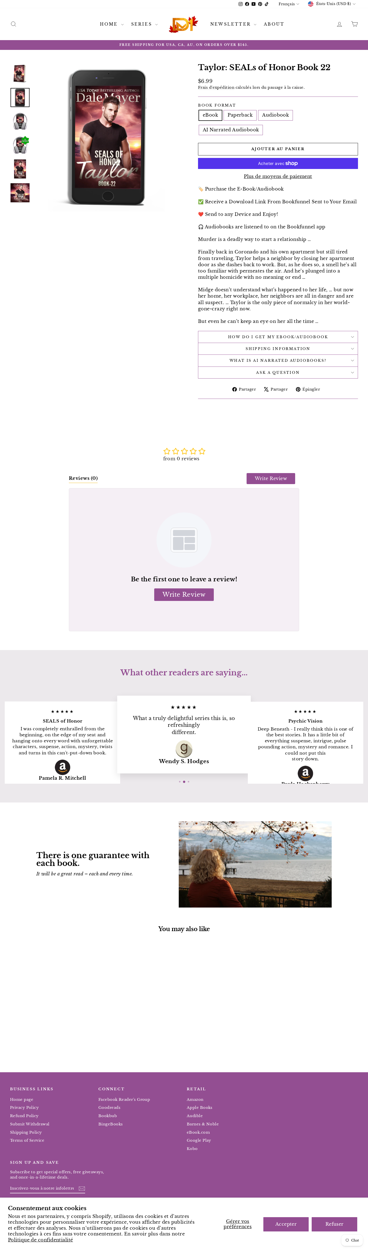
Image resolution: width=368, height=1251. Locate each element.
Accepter (286, 1224)
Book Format (217, 105)
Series (142, 24)
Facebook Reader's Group (124, 1099)
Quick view (51, 1022)
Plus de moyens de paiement (278, 176)
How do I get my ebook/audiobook (278, 337)
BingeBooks (110, 1124)
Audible (195, 1115)
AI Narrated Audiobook (231, 130)
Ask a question (278, 372)
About (274, 24)
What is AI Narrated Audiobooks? (278, 360)
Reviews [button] (83, 478)
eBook (210, 115)
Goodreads (109, 1107)
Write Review (271, 478)
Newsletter (231, 24)
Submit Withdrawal (30, 1124)
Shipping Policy (26, 1132)
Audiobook (275, 115)
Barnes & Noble (203, 1124)
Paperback (240, 115)
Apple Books (200, 1107)
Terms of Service (27, 1140)
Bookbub (107, 1115)
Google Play (199, 1140)
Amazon (195, 1099)
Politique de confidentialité (40, 1240)
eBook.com (198, 1132)
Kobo (192, 1148)
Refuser (334, 1224)
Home (110, 24)
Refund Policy (24, 1115)
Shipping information (278, 348)
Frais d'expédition (216, 87)
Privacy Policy (24, 1107)
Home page (21, 1099)
